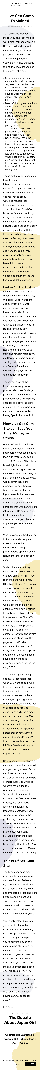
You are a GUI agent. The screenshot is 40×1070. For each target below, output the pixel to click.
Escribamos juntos (20, 3)
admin (30, 26)
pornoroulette (10, 551)
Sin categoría (10, 1007)
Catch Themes (23, 1064)
